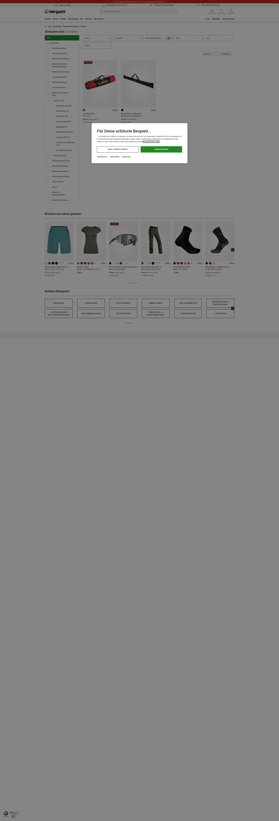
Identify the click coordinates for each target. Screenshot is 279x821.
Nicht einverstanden (118, 149)
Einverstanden (161, 149)
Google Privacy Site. (151, 142)
